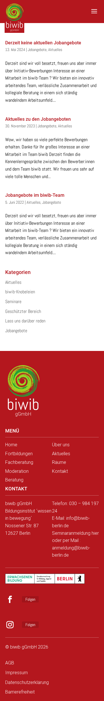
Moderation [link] (17, 471)
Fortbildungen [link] (19, 453)
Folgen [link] (30, 599)
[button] (94, 15)
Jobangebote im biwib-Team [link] (34, 195)
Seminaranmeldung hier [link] (75, 533)
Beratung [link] (14, 480)
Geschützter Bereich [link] (23, 311)
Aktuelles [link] (55, 49)
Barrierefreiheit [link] (20, 692)
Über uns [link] (61, 444)
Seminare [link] (13, 301)
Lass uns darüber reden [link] (25, 321)
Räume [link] (59, 462)
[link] (15, 14)
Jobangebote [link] (37, 49)
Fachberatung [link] (19, 462)
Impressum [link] (16, 672)
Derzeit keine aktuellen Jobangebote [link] (43, 43)
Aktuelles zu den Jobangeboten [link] (38, 119)
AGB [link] (9, 663)
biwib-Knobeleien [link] (20, 292)
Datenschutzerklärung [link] (27, 682)
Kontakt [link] (60, 471)
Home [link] (11, 444)
